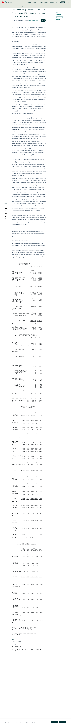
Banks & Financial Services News (30, 6)
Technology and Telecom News (54, 6)
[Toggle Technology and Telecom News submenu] (57, 6)
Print (57, 12)
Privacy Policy (4, 723)
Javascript (58, 19)
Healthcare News (38, 6)
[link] (29, 2)
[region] (35, 722)
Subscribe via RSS (59, 16)
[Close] (69, 722)
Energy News (23, 6)
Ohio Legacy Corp (33, 20)
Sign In (57, 2)
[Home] (7, 2)
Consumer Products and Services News (15, 6)
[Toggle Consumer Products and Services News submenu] (19, 6)
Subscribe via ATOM (60, 17)
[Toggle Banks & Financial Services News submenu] (34, 6)
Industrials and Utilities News (46, 6)
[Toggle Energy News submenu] (26, 6)
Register (62, 2)
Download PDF (59, 14)
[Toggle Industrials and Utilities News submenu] (49, 6)
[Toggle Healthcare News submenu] (42, 6)
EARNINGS (14, 641)
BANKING (19, 641)
